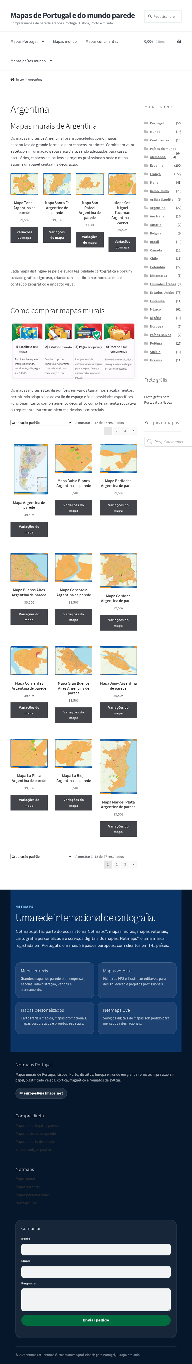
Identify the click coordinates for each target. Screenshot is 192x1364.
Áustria (156, 224)
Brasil (154, 241)
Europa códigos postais (34, 1149)
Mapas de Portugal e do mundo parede (72, 15)
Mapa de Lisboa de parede (36, 1133)
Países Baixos (160, 335)
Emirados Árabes (163, 284)
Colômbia (157, 267)
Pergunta (28, 1283)
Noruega (156, 326)
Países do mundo (163, 148)
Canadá (156, 250)
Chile (154, 258)
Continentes (159, 140)
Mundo (155, 131)
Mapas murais (26, 1178)
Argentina (158, 207)
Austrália (157, 216)
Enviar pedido (96, 1319)
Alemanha (158, 157)
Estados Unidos (162, 292)
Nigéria (155, 318)
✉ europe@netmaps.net (41, 1093)
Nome (25, 1238)
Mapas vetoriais (28, 1187)
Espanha (157, 165)
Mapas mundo (65, 41)
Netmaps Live (26, 1203)
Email (25, 1261)
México (155, 309)
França (155, 174)
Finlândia (157, 301)
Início (20, 79)
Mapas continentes (102, 41)
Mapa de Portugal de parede (37, 1125)
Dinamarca (158, 275)
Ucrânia (156, 360)
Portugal (157, 123)
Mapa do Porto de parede (35, 1141)
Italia (154, 182)
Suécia (155, 352)
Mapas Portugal (24, 41)
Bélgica (156, 233)
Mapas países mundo (28, 60)
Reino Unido (159, 191)
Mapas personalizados (33, 1195)
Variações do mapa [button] (24, 235)
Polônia (156, 343)
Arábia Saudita (162, 199)
